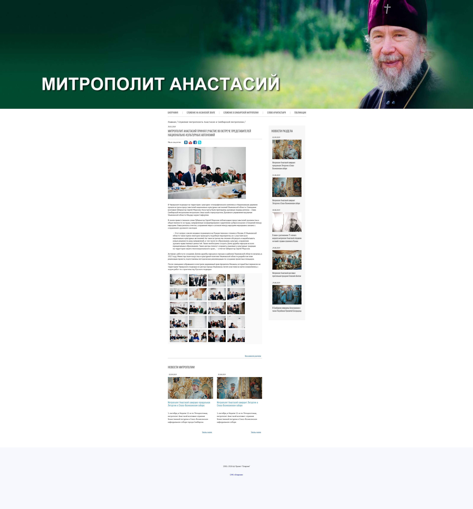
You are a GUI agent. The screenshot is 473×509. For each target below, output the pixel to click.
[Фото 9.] (179, 303)
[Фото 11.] (217, 303)
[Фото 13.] (179, 317)
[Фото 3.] (217, 275)
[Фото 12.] (236, 303)
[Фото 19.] (217, 331)
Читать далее (207, 432)
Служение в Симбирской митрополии (241, 112)
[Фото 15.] (217, 317)
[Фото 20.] (236, 331)
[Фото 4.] (236, 275)
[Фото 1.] (179, 275)
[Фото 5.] (179, 289)
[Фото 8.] (236, 289)
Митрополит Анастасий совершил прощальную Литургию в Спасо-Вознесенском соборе (189, 404)
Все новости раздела (253, 356)
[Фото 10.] (198, 303)
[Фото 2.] (198, 275)
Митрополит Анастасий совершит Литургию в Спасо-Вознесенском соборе (237, 404)
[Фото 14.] (198, 317)
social (186, 142)
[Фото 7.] (217, 289)
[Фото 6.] (198, 289)
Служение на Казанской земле (201, 112)
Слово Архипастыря (276, 112)
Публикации (300, 112)
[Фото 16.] (236, 317)
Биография (173, 112)
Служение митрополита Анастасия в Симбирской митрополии (211, 121)
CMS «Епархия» (236, 474)
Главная (172, 121)
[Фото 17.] (179, 331)
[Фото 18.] (198, 331)
